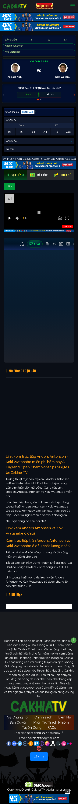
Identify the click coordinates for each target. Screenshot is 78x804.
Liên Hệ (64, 717)
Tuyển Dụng (31, 727)
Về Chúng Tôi (17, 717)
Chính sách (43, 717)
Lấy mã (39, 756)
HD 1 (9, 186)
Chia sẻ (66, 175)
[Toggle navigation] (72, 6)
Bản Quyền (18, 722)
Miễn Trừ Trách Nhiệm (51, 722)
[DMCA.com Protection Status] (39, 784)
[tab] (15, 175)
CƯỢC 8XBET (44, 6)
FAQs (52, 727)
